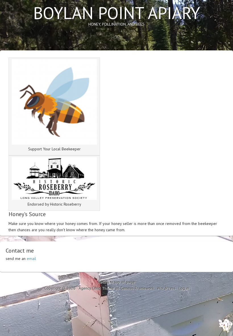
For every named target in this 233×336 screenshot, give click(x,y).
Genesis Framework (137, 288)
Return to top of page (116, 281)
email (31, 258)
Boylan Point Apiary (116, 13)
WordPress (166, 288)
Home (116, 37)
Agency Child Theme (96, 288)
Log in (184, 288)
